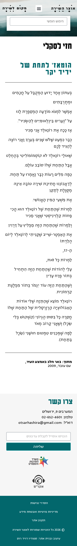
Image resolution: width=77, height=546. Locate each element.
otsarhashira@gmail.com (40, 422)
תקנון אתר (38, 520)
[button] (39, 8)
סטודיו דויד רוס (27, 538)
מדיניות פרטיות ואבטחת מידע (38, 512)
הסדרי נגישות (39, 503)
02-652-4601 (52, 417)
